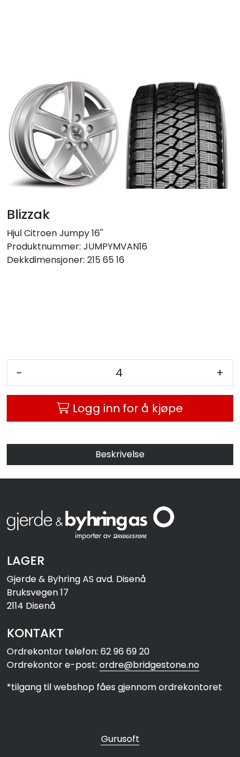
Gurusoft (120, 738)
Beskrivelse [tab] (120, 454)
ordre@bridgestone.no (149, 664)
